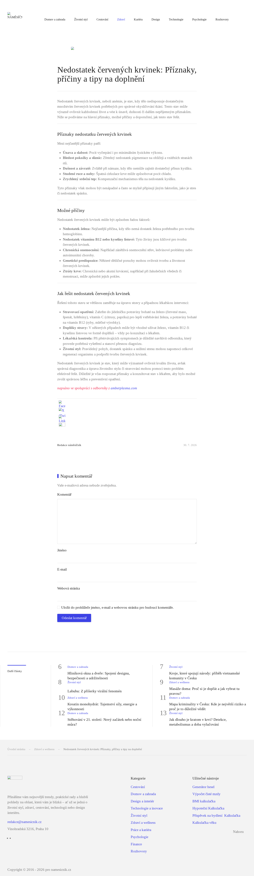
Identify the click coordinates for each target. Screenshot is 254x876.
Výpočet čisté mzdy (206, 794)
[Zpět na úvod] (14, 19)
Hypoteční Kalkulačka (208, 808)
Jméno (62, 550)
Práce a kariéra (141, 830)
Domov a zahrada (54, 19)
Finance (136, 844)
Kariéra (138, 19)
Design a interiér (142, 801)
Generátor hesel (203, 787)
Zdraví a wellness (179, 682)
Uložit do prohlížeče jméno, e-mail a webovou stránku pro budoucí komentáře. (117, 607)
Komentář (64, 494)
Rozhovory (222, 19)
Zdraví (121, 19)
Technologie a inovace (147, 808)
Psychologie (199, 19)
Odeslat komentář (74, 618)
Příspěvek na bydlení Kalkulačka (216, 815)
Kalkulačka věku (204, 823)
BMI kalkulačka (203, 801)
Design (156, 19)
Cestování (102, 19)
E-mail (62, 569)
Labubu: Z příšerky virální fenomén (94, 691)
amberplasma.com (124, 388)
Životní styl (81, 19)
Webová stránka (68, 588)
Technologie (176, 19)
